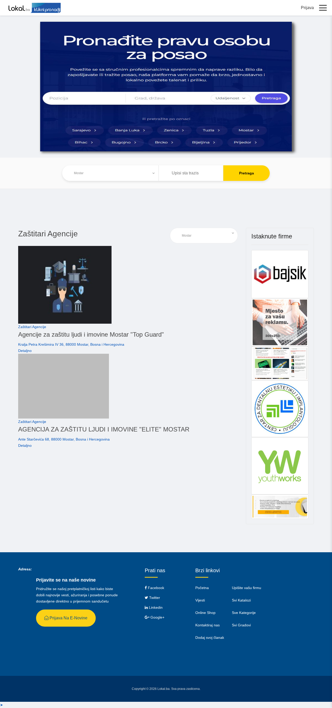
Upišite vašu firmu (246, 588)
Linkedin (155, 607)
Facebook (155, 588)
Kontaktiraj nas (207, 625)
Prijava (307, 7)
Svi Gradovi (241, 625)
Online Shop (205, 613)
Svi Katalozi (241, 600)
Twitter (154, 598)
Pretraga (246, 173)
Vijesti (200, 600)
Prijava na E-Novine (68, 618)
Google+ (156, 617)
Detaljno (25, 351)
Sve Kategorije (244, 613)
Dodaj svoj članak (209, 637)
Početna (202, 588)
